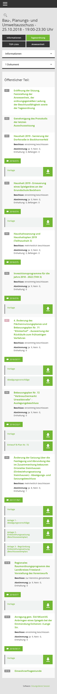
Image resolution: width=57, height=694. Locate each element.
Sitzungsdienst (40, 686)
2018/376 (14, 298)
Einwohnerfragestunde (28, 671)
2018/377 (14, 594)
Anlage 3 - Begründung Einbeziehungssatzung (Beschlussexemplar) (18, 549)
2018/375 (14, 262)
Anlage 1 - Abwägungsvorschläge (18, 521)
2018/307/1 (15, 359)
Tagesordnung (38, 37)
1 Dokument (12, 64)
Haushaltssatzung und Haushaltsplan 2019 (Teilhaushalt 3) (27, 237)
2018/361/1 (15, 648)
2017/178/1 (15, 500)
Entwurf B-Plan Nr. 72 (18, 445)
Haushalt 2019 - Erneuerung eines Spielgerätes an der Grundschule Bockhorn (30, 187)
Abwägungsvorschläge (18, 380)
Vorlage (11, 170)
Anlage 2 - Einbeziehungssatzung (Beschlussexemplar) (18, 534)
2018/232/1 (15, 424)
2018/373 (14, 161)
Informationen (14, 37)
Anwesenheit (38, 44)
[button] (48, 171)
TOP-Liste (14, 44)
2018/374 (14, 211)
